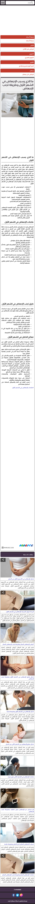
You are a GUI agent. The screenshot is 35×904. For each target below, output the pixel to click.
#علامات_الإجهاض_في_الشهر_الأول (23, 387)
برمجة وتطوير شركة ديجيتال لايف (17, 901)
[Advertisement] (17, 20)
